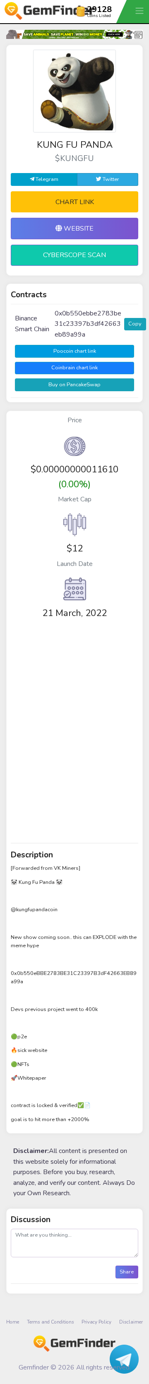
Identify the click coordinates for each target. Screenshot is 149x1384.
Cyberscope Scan (74, 255)
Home (12, 1322)
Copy (135, 323)
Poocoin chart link (74, 351)
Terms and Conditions (50, 1322)
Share (127, 1272)
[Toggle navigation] (140, 10)
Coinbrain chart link (74, 367)
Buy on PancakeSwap (74, 384)
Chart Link (74, 202)
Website (78, 228)
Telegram (46, 179)
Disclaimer (131, 1322)
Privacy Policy (96, 1322)
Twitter (110, 179)
